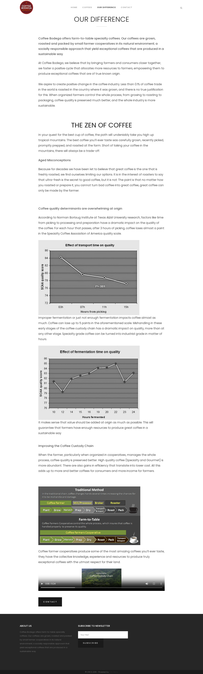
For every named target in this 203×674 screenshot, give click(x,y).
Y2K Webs (113, 672)
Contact (50, 601)
